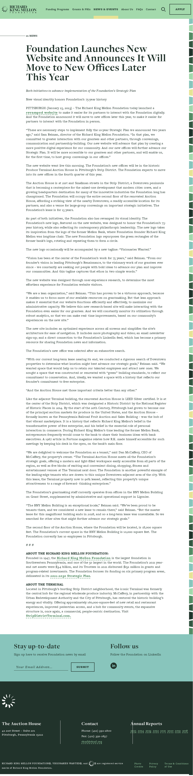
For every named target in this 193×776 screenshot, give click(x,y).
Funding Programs (57, 9)
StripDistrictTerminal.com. (48, 615)
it (42, 112)
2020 (170, 731)
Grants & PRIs (81, 9)
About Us (127, 9)
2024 (141, 731)
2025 (133, 731)
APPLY (180, 9)
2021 (163, 731)
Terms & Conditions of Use (176, 765)
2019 (178, 731)
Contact (151, 9)
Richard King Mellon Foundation (84, 558)
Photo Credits (138, 765)
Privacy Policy (153, 765)
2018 (185, 731)
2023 (148, 731)
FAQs (139, 9)
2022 (156, 731)
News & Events (106, 9)
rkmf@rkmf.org (92, 741)
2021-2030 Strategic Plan (70, 575)
